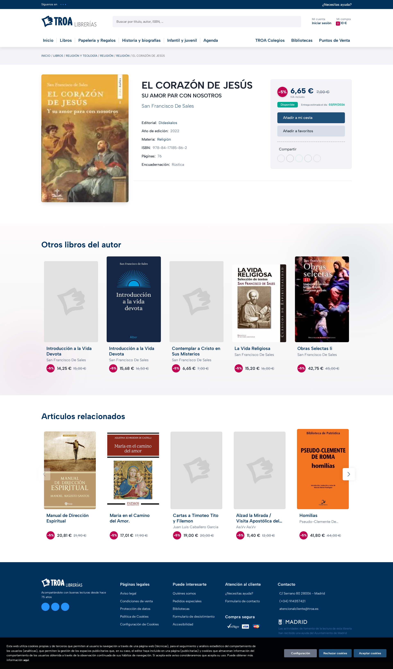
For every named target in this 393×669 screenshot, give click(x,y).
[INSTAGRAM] (45, 607)
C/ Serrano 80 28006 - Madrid (302, 593)
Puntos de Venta (334, 40)
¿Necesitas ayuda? (337, 4)
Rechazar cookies (335, 653)
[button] (343, 21)
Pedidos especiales (187, 601)
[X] (55, 607)
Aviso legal (128, 593)
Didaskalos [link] (168, 123)
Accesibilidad (183, 624)
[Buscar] (294, 21)
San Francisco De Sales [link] (168, 106)
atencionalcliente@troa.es (298, 609)
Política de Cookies (134, 616)
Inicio (45, 56)
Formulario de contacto (242, 601)
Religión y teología (81, 56)
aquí (26, 660)
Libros (58, 56)
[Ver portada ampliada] (85, 138)
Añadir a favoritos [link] (298, 131)
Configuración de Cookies (139, 624)
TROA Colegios (270, 40)
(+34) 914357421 (292, 601)
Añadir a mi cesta (297, 117)
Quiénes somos (184, 593)
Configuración (300, 653)
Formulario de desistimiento (194, 616)
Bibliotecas (302, 40)
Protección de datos (135, 609)
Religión (106, 56)
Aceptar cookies (370, 653)
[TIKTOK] (65, 4)
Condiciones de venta (136, 601)
